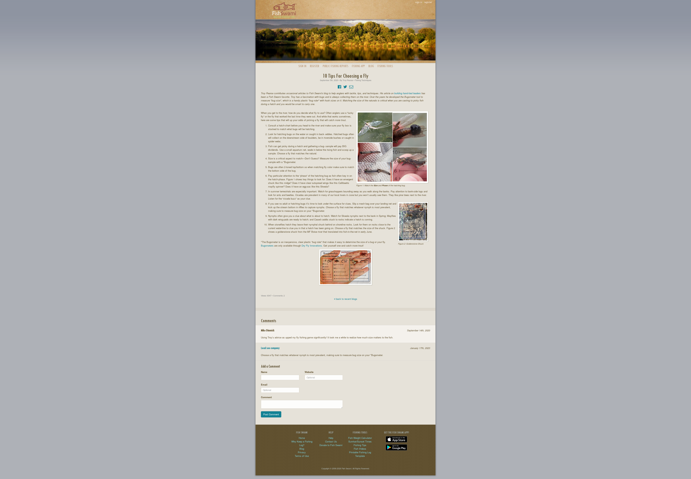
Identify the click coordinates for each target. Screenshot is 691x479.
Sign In (302, 66)
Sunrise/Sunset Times (360, 441)
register (428, 2)
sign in (418, 2)
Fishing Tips (360, 445)
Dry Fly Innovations (312, 245)
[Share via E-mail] (351, 86)
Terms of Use (302, 456)
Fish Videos (360, 448)
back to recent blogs (346, 299)
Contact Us (331, 441)
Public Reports (335, 66)
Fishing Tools (385, 66)
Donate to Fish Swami (330, 445)
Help (331, 438)
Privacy (302, 452)
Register (314, 66)
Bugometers (267, 245)
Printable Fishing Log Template (360, 454)
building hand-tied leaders (407, 93)
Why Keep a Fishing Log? (301, 443)
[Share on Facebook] (339, 86)
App (358, 66)
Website (309, 372)
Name (264, 372)
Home (302, 438)
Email (264, 384)
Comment (266, 397)
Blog (371, 66)
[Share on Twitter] (345, 86)
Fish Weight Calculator (360, 438)
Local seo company (270, 348)
